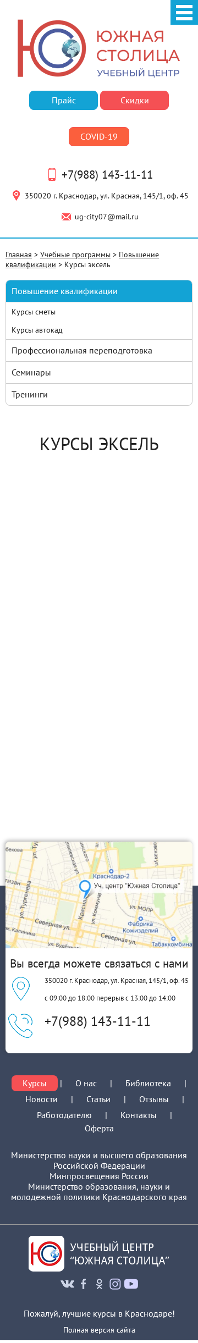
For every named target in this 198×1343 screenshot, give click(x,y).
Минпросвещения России (99, 1176)
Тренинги (30, 394)
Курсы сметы (34, 311)
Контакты (138, 1114)
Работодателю (64, 1115)
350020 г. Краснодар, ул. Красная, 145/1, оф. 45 (107, 195)
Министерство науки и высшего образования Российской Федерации (99, 1160)
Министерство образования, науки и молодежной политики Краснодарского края (99, 1191)
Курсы (35, 1083)
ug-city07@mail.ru (107, 216)
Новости (41, 1098)
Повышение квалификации (65, 290)
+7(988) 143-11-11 (107, 174)
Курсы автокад (37, 329)
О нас (86, 1083)
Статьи (98, 1098)
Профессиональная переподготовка (82, 350)
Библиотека (148, 1082)
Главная (19, 254)
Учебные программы (75, 254)
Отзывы (154, 1098)
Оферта (99, 1128)
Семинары (31, 372)
